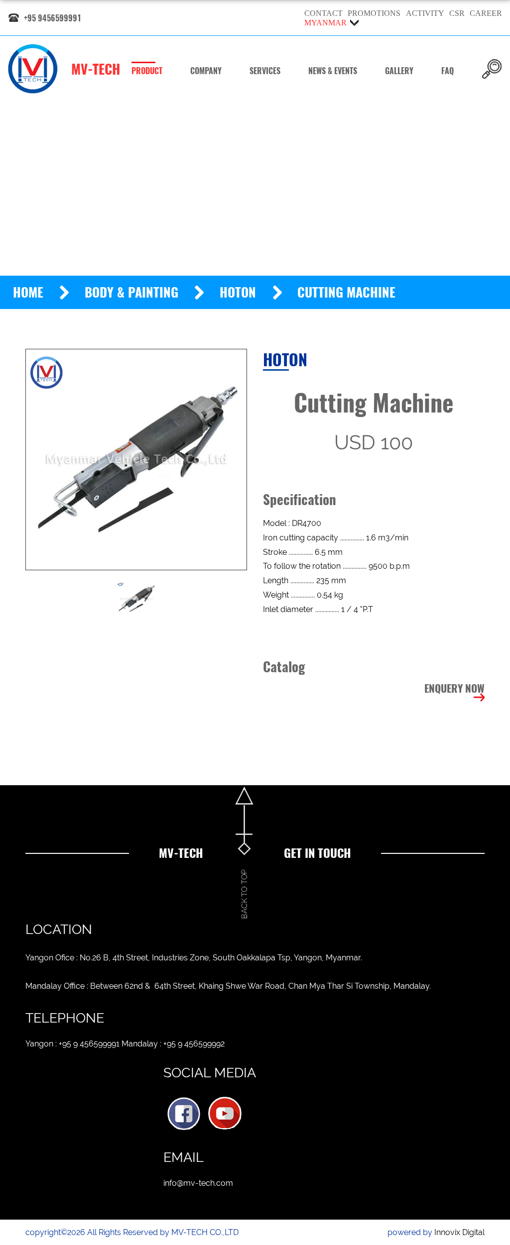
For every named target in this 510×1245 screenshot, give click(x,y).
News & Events (332, 71)
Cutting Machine (346, 292)
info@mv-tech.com (198, 1183)
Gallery (399, 71)
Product (146, 71)
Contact (323, 13)
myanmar (325, 22)
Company (206, 71)
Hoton (238, 292)
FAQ (447, 71)
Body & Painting (131, 292)
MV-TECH (95, 69)
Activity (425, 13)
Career (486, 13)
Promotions (374, 13)
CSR (457, 13)
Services (265, 71)
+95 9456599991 (52, 18)
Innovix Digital (459, 1232)
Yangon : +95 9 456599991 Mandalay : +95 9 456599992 (125, 1043)
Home (28, 292)
